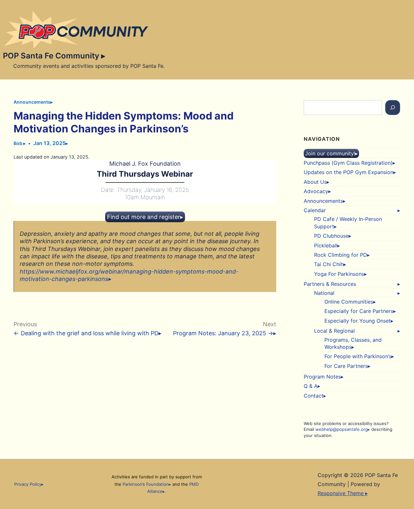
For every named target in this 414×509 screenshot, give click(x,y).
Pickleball (325, 245)
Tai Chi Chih (328, 264)
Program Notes (322, 376)
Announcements (32, 102)
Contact (313, 395)
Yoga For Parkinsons (339, 274)
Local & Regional (334, 330)
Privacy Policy (27, 484)
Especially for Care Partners (358, 311)
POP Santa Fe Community (52, 55)
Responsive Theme (341, 493)
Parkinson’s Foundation (146, 484)
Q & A (311, 386)
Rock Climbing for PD (340, 255)
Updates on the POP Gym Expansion (348, 172)
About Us (315, 182)
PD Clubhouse (331, 236)
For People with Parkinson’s (357, 356)
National (324, 293)
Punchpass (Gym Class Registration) (348, 163)
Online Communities (348, 301)
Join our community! (330, 153)
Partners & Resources (330, 284)
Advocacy (316, 191)
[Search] (392, 107)
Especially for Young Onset (357, 320)
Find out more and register (143, 216)
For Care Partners (346, 366)
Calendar (315, 210)
